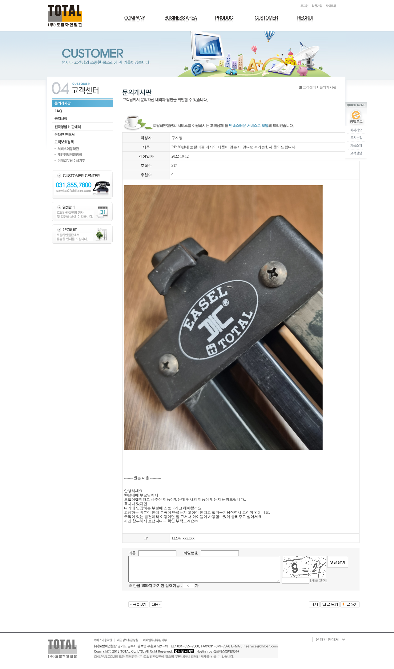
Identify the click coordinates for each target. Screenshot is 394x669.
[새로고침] (318, 580)
